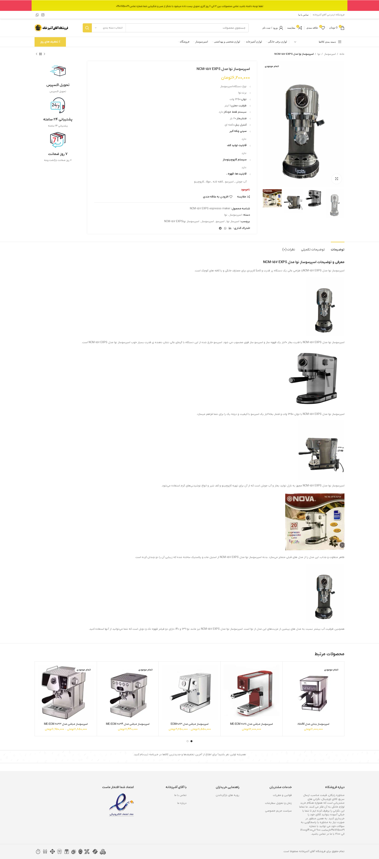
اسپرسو (220, 221)
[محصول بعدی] (36, 54)
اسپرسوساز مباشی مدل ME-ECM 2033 (66, 724)
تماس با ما (180, 795)
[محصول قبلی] (44, 54)
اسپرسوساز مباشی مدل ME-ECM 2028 (251, 724)
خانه (341, 54)
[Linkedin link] (230, 228)
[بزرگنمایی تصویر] (336, 179)
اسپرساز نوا (233, 221)
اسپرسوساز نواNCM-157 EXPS (181, 221)
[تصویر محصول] (252, 692)
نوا (318, 54)
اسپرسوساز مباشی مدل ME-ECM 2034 (127, 724)
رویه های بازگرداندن (227, 795)
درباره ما (182, 803)
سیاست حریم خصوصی (278, 811)
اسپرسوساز (330, 54)
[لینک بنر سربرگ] (189, 5)
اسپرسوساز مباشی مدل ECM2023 (189, 724)
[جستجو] (87, 27)
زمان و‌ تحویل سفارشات (278, 803)
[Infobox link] (58, 78)
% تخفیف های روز (50, 42)
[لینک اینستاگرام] (43, 15)
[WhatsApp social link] (37, 15)
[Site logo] (52, 28)
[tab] (337, 248)
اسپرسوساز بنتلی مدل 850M (313, 724)
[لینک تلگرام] (220, 228)
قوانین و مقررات (282, 795)
